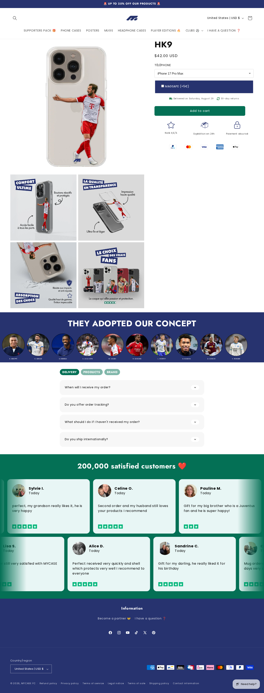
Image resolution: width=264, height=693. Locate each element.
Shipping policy (159, 683)
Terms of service (93, 683)
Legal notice (116, 683)
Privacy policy (70, 683)
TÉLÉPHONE (162, 65)
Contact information (186, 683)
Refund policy (48, 683)
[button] (14, 18)
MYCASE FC (28, 683)
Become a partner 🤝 (114, 618)
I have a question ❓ (150, 618)
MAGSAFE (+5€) (177, 86)
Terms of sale (136, 683)
